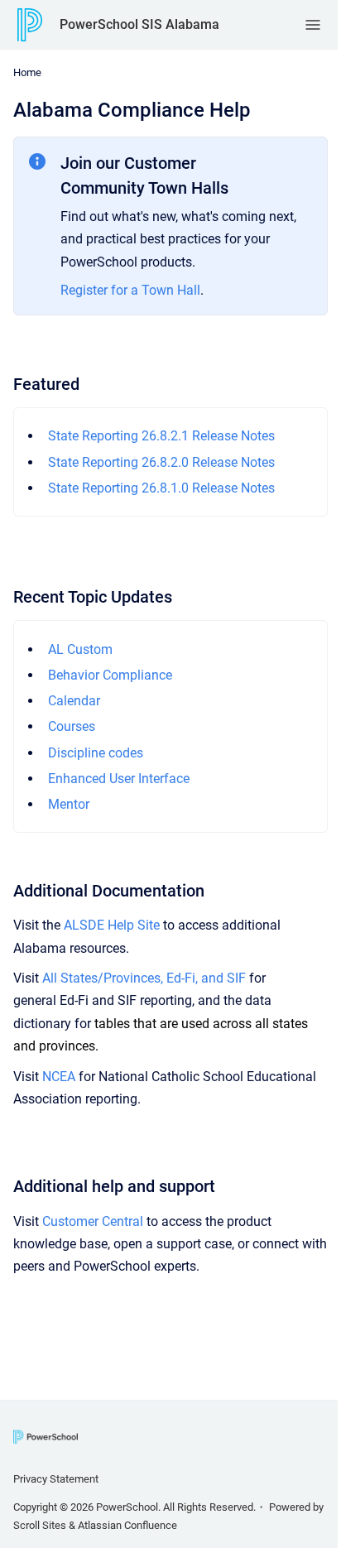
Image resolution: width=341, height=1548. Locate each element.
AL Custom (80, 649)
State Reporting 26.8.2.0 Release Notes (161, 462)
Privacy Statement (55, 1479)
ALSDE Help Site (112, 925)
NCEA (58, 1076)
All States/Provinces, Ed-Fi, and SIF (144, 978)
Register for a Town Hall (130, 290)
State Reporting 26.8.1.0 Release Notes (161, 488)
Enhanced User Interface (119, 778)
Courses (71, 726)
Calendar (74, 701)
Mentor (68, 804)
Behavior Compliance (110, 675)
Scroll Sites (39, 1525)
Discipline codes (95, 753)
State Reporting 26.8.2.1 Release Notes (161, 436)
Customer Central (92, 1221)
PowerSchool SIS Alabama (139, 24)
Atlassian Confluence (127, 1525)
